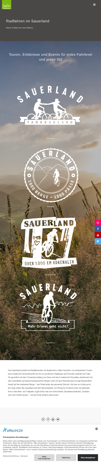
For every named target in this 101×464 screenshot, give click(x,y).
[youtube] (53, 419)
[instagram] (43, 419)
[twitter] (57, 419)
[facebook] (48, 419)
